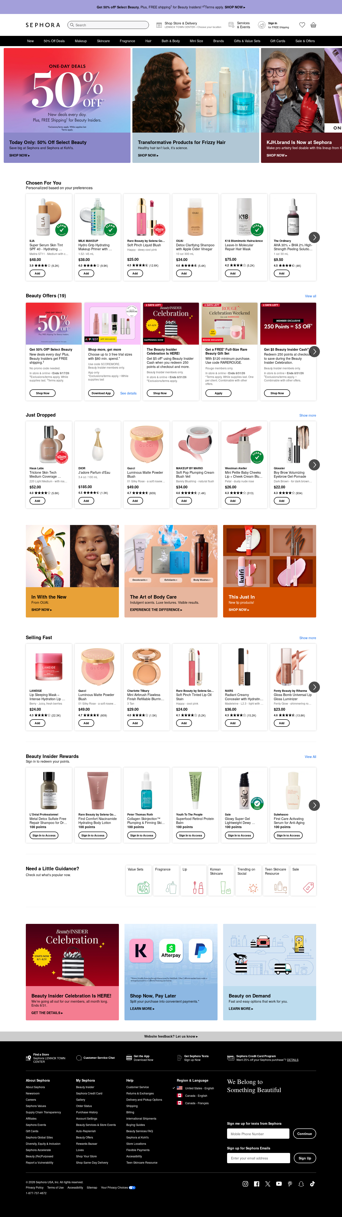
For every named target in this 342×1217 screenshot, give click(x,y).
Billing (130, 1112)
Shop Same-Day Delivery (92, 1162)
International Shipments (141, 1118)
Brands (218, 40)
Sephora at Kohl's (137, 1137)
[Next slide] (332, 105)
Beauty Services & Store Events (96, 1125)
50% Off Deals (54, 40)
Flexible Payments (138, 1150)
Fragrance (127, 40)
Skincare (103, 40)
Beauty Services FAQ (139, 1131)
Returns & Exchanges (140, 1093)
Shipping (132, 1106)
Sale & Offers (305, 40)
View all (310, 296)
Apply (218, 393)
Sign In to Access (44, 835)
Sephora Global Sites (39, 1137)
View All (310, 756)
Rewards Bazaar (86, 1143)
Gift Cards (277, 40)
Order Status (84, 1106)
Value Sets (135, 869)
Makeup (81, 40)
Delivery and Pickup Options (144, 1099)
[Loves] (302, 25)
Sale (295, 869)
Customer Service (137, 1087)
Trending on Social (246, 871)
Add (37, 273)
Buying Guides (135, 1125)
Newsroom (33, 1093)
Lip (185, 869)
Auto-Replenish (86, 1131)
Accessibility (134, 1156)
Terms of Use (55, 1187)
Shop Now (42, 393)
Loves (80, 1150)
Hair (148, 40)
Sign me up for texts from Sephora (254, 1123)
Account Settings (86, 1118)
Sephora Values (36, 1106)
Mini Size (196, 40)
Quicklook (49, 233)
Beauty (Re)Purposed (39, 1156)
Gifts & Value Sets (247, 40)
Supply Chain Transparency (43, 1112)
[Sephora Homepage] (43, 25)
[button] (230, 352)
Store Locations (136, 1143)
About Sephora (35, 1087)
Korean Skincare (216, 871)
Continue (304, 1133)
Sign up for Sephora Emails (248, 1148)
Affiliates (31, 1118)
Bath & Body (171, 40)
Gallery (80, 1099)
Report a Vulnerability (39, 1162)
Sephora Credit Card (89, 1093)
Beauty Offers (84, 1137)
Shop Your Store (86, 1156)
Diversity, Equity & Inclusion (43, 1143)
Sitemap (92, 1187)
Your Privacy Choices (114, 1187)
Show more (307, 415)
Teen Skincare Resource (275, 871)
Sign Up (305, 1158)
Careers (31, 1099)
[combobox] (108, 25)
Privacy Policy (35, 1187)
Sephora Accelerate (38, 1150)
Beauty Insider (85, 1087)
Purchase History (87, 1112)
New (30, 40)
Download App (101, 393)
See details (128, 393)
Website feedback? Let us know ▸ (171, 1036)
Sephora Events (36, 1125)
